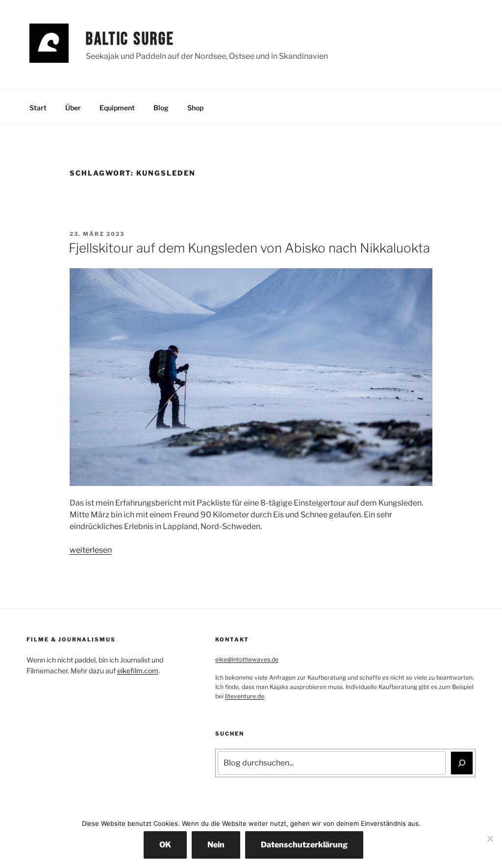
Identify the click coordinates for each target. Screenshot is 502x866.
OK (165, 844)
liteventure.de (244, 696)
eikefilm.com (137, 670)
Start (38, 107)
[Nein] (490, 838)
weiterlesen (91, 550)
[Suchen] (462, 763)
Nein (216, 844)
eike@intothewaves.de (246, 659)
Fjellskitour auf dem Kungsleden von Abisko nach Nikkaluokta (249, 247)
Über (73, 107)
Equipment (117, 107)
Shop (195, 107)
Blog (161, 107)
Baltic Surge (130, 39)
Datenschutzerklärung (304, 844)
